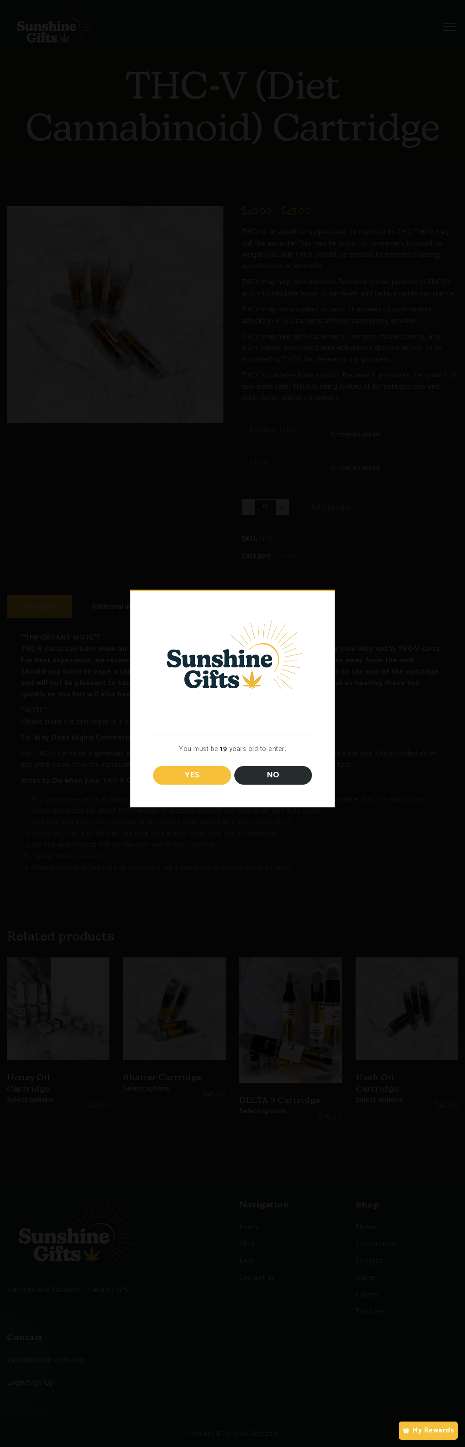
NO (273, 775)
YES (192, 775)
